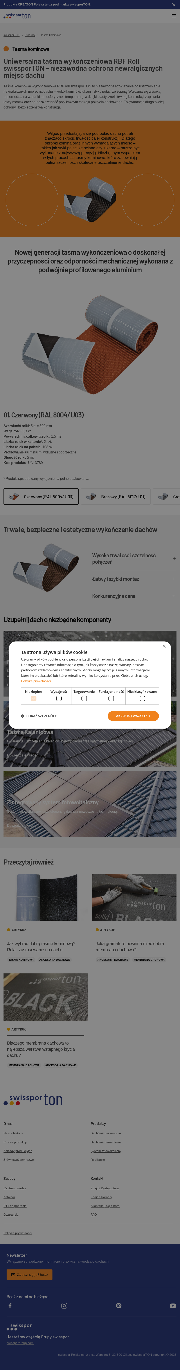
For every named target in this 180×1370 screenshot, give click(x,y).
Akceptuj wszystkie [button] (133, 716)
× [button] (164, 646)
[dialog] (90, 685)
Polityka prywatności (36, 681)
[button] (39, 716)
